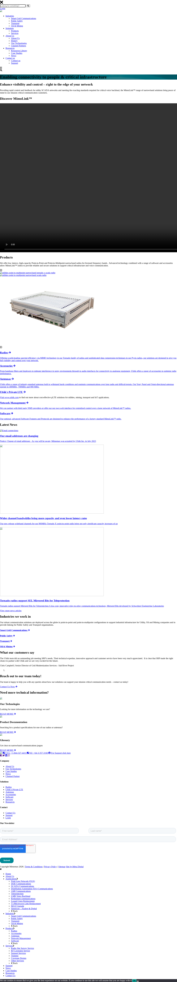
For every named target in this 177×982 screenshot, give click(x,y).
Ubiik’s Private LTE (14, 789)
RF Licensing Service (20, 951)
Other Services (17, 961)
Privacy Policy (50, 866)
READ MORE (7, 714)
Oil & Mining (17, 26)
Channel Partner (13, 776)
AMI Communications (21, 891)
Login (2, 8)
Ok (134, 981)
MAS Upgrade (17, 906)
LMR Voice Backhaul (20, 896)
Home (8, 874)
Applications (11, 879)
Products (15, 31)
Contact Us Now (7, 686)
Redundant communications (23, 898)
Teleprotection (17, 893)
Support (14, 63)
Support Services (18, 953)
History (14, 41)
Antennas (10, 792)
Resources (10, 48)
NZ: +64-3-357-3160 (38, 753)
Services (14, 33)
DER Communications (21, 884)
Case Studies (16, 53)
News (13, 55)
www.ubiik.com (12, 397)
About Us (10, 36)
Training (14, 956)
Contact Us (10, 813)
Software (9, 797)
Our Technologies (19, 43)
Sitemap (61, 866)
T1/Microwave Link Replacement (26, 903)
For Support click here (61, 753)
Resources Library (19, 51)
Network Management (21, 938)
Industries (10, 16)
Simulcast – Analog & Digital (24, 908)
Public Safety (17, 21)
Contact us (10, 58)
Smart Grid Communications (23, 18)
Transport (15, 23)
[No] (138, 981)
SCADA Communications (22, 886)
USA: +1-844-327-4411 (16, 753)
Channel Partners (18, 46)
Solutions (10, 28)
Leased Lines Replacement (23, 901)
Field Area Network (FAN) (23, 881)
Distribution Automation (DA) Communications (32, 889)
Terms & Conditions (34, 866)
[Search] (28, 5)
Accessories (11, 794)
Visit (2, 397)
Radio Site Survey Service (22, 948)
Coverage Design (18, 958)
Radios (9, 787)
